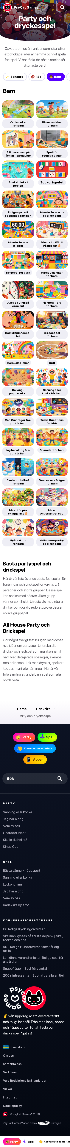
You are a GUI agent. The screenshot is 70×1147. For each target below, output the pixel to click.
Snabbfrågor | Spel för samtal (25, 968)
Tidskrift (42, 709)
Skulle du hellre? (15, 840)
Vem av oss (11, 826)
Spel (7, 862)
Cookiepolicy (12, 1105)
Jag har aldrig (13, 819)
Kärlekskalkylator (16, 905)
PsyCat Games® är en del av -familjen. (32, 1123)
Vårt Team (10, 1072)
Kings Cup (10, 847)
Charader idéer (14, 833)
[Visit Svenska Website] (24, 998)
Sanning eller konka (17, 812)
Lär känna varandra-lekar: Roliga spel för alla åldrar (33, 960)
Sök (10, 778)
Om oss (8, 1055)
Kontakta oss (12, 1064)
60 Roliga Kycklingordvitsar (24, 929)
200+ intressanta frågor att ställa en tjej (33, 975)
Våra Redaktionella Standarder (24, 1080)
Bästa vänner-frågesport (21, 870)
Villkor (7, 1089)
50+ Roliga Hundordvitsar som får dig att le (31, 949)
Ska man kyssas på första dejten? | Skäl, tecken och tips (33, 938)
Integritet (10, 1097)
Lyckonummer (13, 884)
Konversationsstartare (28, 920)
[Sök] (62, 7)
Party (9, 803)
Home (22, 709)
